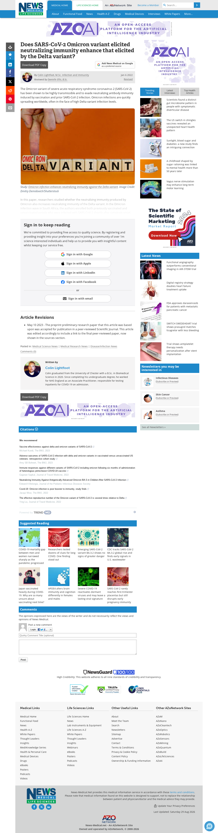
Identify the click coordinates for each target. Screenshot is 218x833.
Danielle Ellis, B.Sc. (57, 79)
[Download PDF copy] (10, 47)
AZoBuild (161, 752)
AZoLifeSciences (165, 756)
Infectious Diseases (167, 378)
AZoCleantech (164, 725)
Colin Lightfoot (57, 368)
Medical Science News (45, 346)
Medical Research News (74, 346)
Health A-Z (26, 729)
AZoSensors (162, 738)
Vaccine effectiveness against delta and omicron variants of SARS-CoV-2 (55, 446)
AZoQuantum (163, 747)
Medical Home (59, 5)
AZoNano (161, 721)
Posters (24, 769)
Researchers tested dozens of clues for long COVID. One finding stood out (61, 554)
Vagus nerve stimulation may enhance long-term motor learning (180, 185)
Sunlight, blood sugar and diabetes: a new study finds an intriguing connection (182, 144)
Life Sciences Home (87, 5)
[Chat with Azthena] (209, 826)
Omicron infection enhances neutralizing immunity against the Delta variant (73, 187)
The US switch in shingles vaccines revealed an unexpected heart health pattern (181, 125)
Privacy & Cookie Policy (124, 752)
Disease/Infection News (103, 346)
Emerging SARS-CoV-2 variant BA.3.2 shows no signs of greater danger (91, 553)
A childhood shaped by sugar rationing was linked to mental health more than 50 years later (182, 166)
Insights (24, 743)
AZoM (159, 716)
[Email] (10, 107)
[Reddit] (10, 90)
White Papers (27, 734)
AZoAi (159, 760)
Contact (116, 743)
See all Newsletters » (154, 427)
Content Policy (120, 756)
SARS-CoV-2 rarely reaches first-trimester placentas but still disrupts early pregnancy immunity (120, 595)
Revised (128, 79)
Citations (27, 429)
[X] (10, 81)
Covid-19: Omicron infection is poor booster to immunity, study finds (53, 489)
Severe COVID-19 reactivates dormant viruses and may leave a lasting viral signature (91, 593)
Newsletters (118, 729)
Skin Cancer (163, 394)
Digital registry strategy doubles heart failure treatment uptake (180, 286)
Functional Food (29, 721)
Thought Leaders (29, 738)
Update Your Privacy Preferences (176, 805)
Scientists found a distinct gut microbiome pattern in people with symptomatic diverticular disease (182, 104)
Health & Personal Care (33, 752)
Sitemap (116, 734)
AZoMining (162, 743)
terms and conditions (182, 792)
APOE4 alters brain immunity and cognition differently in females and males (61, 593)
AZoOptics (162, 729)
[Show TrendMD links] (134, 512)
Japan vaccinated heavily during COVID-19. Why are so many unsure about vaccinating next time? (31, 595)
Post (23, 659)
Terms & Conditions (123, 747)
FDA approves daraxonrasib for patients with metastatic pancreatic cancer (182, 306)
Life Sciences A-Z (76, 729)
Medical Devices (29, 756)
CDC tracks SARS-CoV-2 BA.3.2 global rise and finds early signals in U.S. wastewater (120, 554)
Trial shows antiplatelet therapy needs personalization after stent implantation (182, 349)
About (115, 716)
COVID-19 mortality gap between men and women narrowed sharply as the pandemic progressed (32, 556)
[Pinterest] (10, 99)
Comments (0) (28, 351)
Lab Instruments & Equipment (84, 725)
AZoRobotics (163, 734)
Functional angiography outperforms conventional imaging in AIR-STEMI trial (181, 266)
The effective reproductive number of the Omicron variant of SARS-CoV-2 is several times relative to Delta (71, 498)
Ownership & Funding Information (131, 760)
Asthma (160, 411)
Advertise (117, 738)
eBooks (24, 765)
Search (115, 725)
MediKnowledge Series (33, 747)
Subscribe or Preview (167, 381)
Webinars (72, 747)
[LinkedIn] (10, 64)
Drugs (23, 760)
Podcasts (25, 774)
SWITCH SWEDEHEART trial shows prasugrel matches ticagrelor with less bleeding (183, 327)
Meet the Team (120, 721)
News (23, 725)
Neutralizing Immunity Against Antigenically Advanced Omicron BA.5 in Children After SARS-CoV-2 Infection (72, 480)
